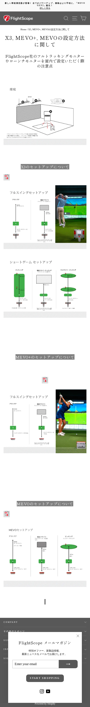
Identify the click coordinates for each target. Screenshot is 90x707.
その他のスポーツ (14, 631)
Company (11, 622)
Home (23, 29)
